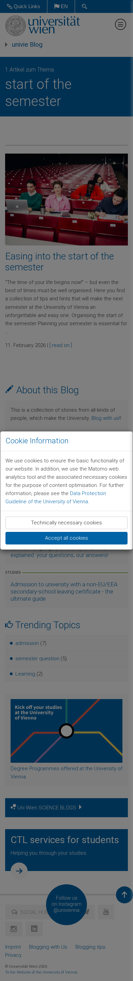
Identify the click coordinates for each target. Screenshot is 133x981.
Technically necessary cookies (66, 523)
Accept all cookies (66, 538)
